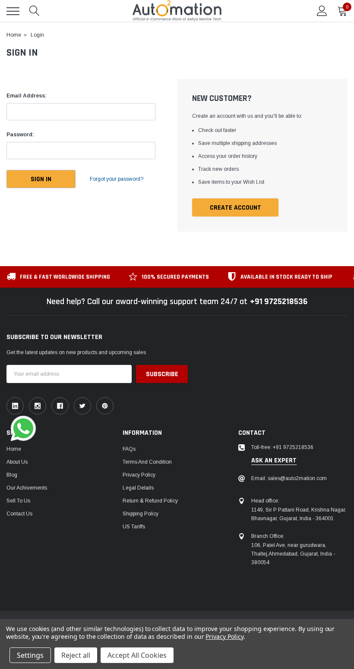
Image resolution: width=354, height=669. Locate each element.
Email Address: (26, 96)
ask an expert (274, 460)
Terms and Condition (147, 462)
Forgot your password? (116, 179)
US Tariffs (134, 527)
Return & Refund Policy (150, 501)
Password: (20, 135)
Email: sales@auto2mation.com (289, 478)
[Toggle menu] (12, 11)
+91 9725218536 (278, 301)
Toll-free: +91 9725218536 (282, 447)
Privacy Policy (139, 475)
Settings (30, 655)
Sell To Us (18, 501)
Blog (11, 475)
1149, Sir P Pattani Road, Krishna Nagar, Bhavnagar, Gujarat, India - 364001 (298, 514)
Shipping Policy (140, 514)
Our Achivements (26, 488)
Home (13, 449)
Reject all (75, 655)
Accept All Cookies (137, 655)
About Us (17, 462)
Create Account (235, 207)
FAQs (129, 449)
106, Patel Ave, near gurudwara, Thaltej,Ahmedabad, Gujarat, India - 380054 (293, 553)
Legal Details (138, 488)
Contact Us (19, 514)
